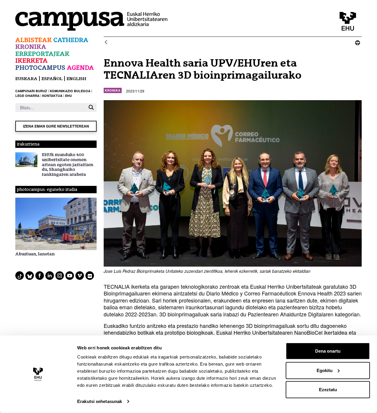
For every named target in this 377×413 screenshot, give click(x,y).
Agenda (80, 67)
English (76, 78)
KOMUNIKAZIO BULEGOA (70, 91)
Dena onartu (327, 350)
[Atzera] (106, 42)
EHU (68, 95)
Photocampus (40, 67)
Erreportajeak (42, 53)
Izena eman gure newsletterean (56, 126)
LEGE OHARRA (27, 95)
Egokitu (325, 370)
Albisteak (33, 40)
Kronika (30, 46)
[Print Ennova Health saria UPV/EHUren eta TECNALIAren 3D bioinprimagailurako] (357, 42)
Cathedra (70, 40)
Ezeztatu (328, 389)
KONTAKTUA (52, 95)
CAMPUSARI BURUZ (31, 91)
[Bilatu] (91, 107)
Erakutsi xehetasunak (99, 401)
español (52, 78)
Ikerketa (31, 60)
